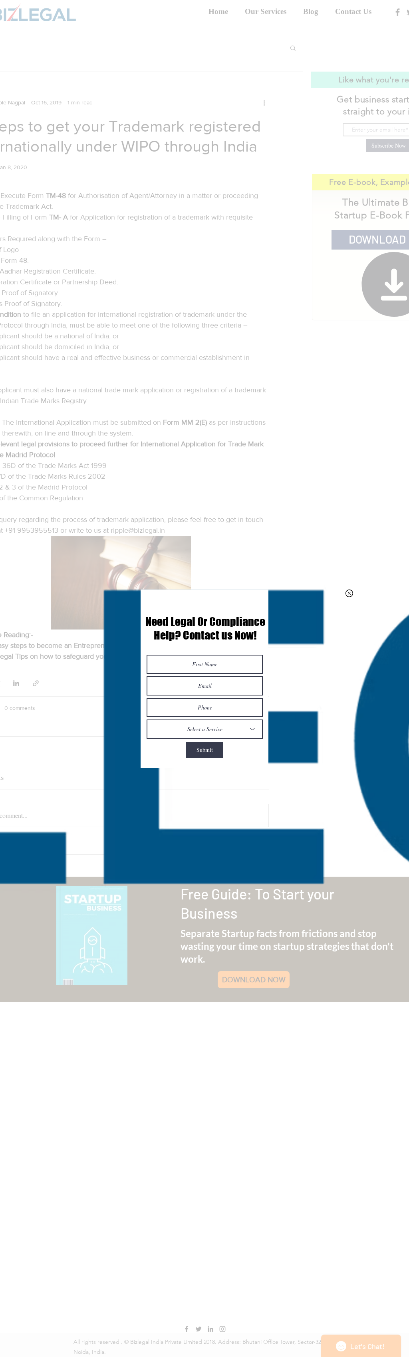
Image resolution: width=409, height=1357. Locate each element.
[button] (349, 593)
